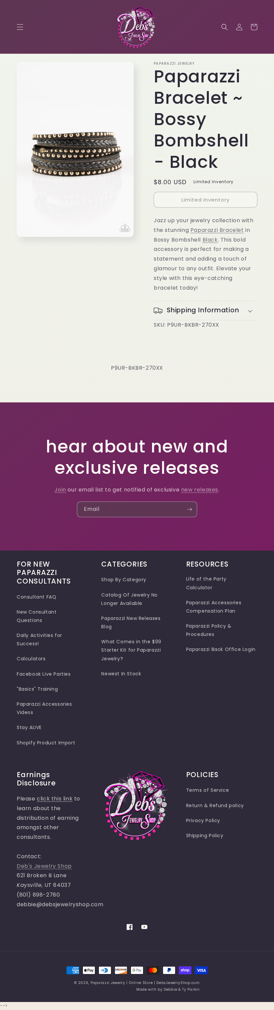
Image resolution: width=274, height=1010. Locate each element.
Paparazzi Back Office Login (221, 649)
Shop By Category (123, 579)
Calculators (31, 658)
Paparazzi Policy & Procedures (209, 630)
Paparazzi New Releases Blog (130, 622)
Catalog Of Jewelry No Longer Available (129, 599)
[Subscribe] (189, 509)
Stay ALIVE (29, 727)
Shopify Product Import (46, 742)
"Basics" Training (37, 689)
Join (60, 489)
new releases (199, 489)
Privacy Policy (203, 820)
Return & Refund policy (215, 805)
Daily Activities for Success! (39, 639)
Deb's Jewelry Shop (44, 866)
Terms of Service (207, 790)
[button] (20, 27)
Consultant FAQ (36, 597)
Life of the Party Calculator (206, 583)
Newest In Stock (121, 673)
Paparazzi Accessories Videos (44, 708)
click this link (55, 798)
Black (210, 240)
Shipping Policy (205, 835)
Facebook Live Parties (44, 674)
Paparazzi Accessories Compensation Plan (214, 606)
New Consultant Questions (36, 616)
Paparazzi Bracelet (217, 230)
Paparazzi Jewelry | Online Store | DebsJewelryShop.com (145, 982)
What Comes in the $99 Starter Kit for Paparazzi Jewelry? (131, 650)
